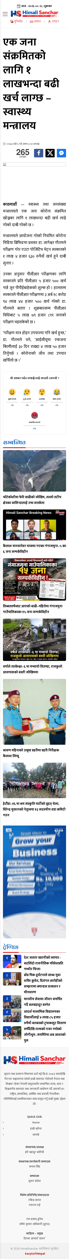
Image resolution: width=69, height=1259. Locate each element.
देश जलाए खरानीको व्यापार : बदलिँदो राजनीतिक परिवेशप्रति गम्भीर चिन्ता (43, 963)
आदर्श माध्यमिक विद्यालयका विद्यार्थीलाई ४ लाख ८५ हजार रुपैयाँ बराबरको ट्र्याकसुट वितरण (45, 1017)
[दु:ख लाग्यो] (27, 392)
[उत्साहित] (42, 392)
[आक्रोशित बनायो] (34, 415)
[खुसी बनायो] (12, 392)
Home (36, 1122)
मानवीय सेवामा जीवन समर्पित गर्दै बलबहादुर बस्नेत (43, 1002)
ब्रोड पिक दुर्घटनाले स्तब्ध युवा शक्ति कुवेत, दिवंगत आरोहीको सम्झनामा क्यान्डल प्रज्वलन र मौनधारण (43, 983)
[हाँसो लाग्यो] (57, 392)
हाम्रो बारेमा (36, 1128)
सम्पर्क (36, 1134)
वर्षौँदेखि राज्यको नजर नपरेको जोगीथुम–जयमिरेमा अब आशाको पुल (45, 1034)
